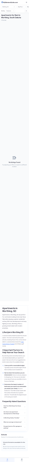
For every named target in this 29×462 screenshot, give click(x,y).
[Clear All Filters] (26, 11)
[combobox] (8, 7)
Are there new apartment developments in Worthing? (11, 412)
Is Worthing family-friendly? (11, 418)
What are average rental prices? (13, 422)
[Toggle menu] (26, 2)
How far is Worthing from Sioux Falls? (12, 406)
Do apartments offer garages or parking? (13, 427)
